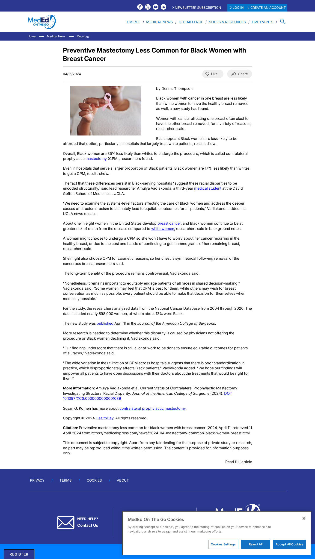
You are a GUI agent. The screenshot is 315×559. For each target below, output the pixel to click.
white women (162, 228)
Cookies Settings (223, 544)
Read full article (238, 461)
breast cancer (169, 223)
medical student (207, 188)
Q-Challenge (191, 22)
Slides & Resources (227, 22)
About (123, 480)
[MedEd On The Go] (42, 22)
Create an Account (268, 7)
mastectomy (96, 158)
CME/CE (133, 22)
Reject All (255, 544)
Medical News (159, 22)
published (105, 323)
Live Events (262, 22)
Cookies (94, 480)
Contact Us (87, 525)
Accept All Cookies (289, 544)
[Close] (304, 518)
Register (18, 554)
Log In (238, 7)
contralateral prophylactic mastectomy (152, 408)
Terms (65, 480)
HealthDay (104, 418)
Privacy (37, 480)
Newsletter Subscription (198, 7)
